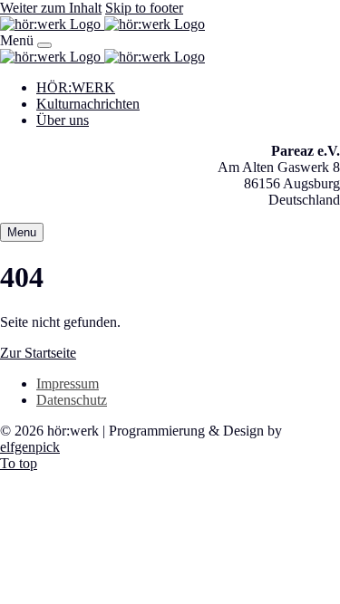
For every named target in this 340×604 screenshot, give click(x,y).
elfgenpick (30, 447)
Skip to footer (144, 7)
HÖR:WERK (75, 87)
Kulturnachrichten (88, 103)
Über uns (62, 120)
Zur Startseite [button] (38, 352)
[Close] (44, 45)
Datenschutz (71, 399)
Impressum (67, 383)
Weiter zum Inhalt (51, 7)
